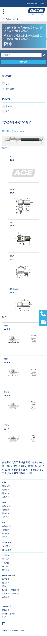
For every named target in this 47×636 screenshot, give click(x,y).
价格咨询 (5, 583)
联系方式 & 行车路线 (10, 593)
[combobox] (21, 55)
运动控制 (5, 489)
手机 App (5, 562)
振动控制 (5, 493)
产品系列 (6, 98)
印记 (4, 617)
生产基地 (5, 570)
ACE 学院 (6, 566)
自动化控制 (6, 486)
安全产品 (5, 497)
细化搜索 (6, 76)
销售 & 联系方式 (8, 575)
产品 (4, 482)
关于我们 (5, 559)
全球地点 (5, 597)
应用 (4, 502)
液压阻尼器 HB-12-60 (13, 131)
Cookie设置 (6, 606)
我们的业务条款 (8, 613)
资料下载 (34, 3)
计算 (4, 522)
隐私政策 (5, 610)
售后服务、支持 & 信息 (11, 590)
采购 (4, 586)
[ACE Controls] (36, 12)
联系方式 (42, 3)
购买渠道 (5, 579)
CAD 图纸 (6, 546)
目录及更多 (6, 550)
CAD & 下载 (6, 542)
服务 (28, 3)
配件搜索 (23, 62)
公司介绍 (5, 555)
